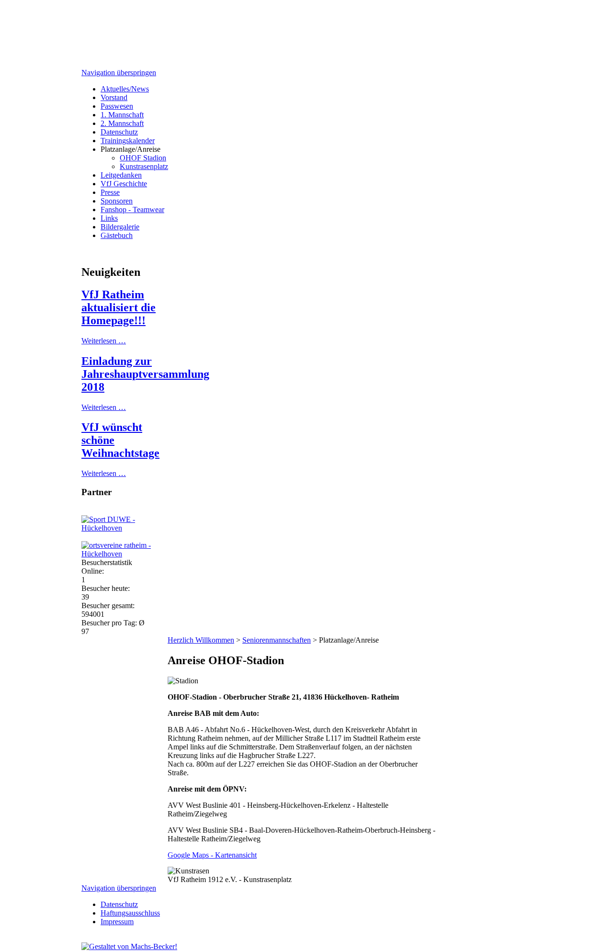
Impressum (117, 921)
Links (109, 218)
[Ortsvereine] (129, 554)
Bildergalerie (120, 227)
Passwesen (117, 106)
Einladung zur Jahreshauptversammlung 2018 (145, 374)
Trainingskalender (128, 140)
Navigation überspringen (118, 72)
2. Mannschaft (122, 123)
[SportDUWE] (129, 528)
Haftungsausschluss (130, 913)
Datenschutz (119, 132)
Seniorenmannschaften (276, 640)
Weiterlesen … (103, 341)
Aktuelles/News (125, 89)
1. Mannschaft (122, 115)
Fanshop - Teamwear (132, 209)
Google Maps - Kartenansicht (212, 855)
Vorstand (114, 97)
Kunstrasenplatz (144, 166)
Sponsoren (117, 201)
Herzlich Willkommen (201, 640)
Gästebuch (117, 235)
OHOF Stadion (143, 158)
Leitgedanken (121, 175)
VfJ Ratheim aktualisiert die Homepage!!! (118, 307)
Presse (110, 192)
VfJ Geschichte (124, 184)
